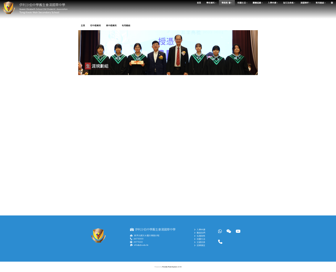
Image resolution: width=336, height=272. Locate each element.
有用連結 (126, 25)
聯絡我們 (201, 232)
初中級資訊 (95, 25)
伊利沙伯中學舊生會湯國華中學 (42, 5)
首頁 (199, 2)
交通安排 (201, 242)
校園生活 (201, 239)
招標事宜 (201, 245)
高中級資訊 (111, 25)
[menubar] (105, 25)
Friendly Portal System (169, 267)
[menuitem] (83, 25)
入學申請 (201, 229)
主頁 (83, 25)
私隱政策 (201, 236)
